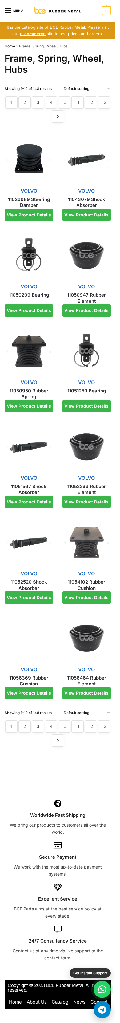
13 (104, 102)
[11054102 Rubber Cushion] (86, 542)
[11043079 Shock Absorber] (86, 159)
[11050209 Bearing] (29, 255)
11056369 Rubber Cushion (28, 681)
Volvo (29, 191)
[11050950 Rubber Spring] (29, 351)
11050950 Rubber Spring (29, 394)
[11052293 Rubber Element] (86, 447)
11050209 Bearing (29, 295)
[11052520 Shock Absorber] (29, 542)
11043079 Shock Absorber (86, 202)
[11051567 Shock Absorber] (29, 447)
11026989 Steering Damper (29, 202)
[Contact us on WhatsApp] (102, 989)
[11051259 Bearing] (86, 351)
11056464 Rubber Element (86, 681)
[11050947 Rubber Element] (86, 255)
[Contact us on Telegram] (102, 1009)
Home (10, 46)
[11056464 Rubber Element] (86, 638)
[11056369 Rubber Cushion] (29, 638)
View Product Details (29, 214)
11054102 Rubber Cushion (86, 585)
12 (91, 102)
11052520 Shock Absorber (29, 585)
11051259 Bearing (86, 391)
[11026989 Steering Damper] (29, 159)
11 (77, 102)
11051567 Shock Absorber (28, 489)
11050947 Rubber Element (86, 298)
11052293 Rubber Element (86, 489)
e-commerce (33, 33)
